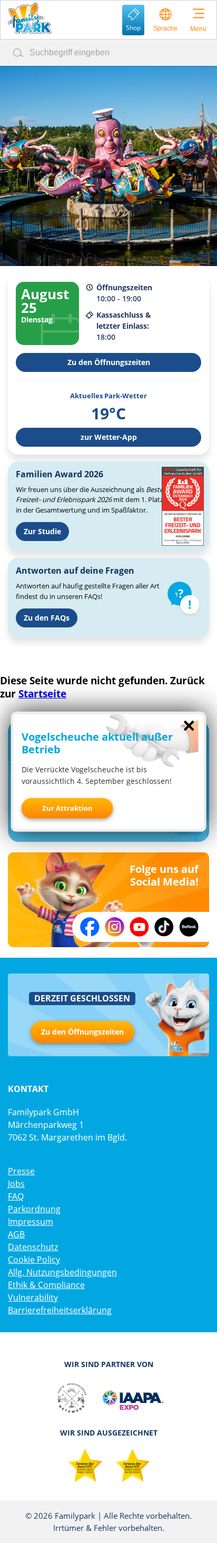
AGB (16, 1234)
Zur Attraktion (67, 808)
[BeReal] (189, 927)
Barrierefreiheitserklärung (60, 1310)
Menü (198, 29)
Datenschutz (33, 1247)
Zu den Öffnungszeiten (108, 362)
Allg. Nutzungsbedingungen (62, 1272)
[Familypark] (29, 18)
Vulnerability (33, 1297)
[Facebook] (90, 927)
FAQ (16, 1196)
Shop (133, 27)
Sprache (165, 28)
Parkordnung (34, 1209)
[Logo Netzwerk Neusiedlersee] (71, 1398)
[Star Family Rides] (84, 1466)
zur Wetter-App (109, 437)
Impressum (30, 1221)
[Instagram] (114, 927)
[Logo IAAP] (132, 1398)
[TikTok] (164, 927)
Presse (21, 1171)
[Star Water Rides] (132, 1466)
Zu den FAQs (47, 618)
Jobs (16, 1184)
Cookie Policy (34, 1259)
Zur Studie (42, 531)
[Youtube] (139, 927)
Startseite (42, 693)
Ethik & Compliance (46, 1285)
